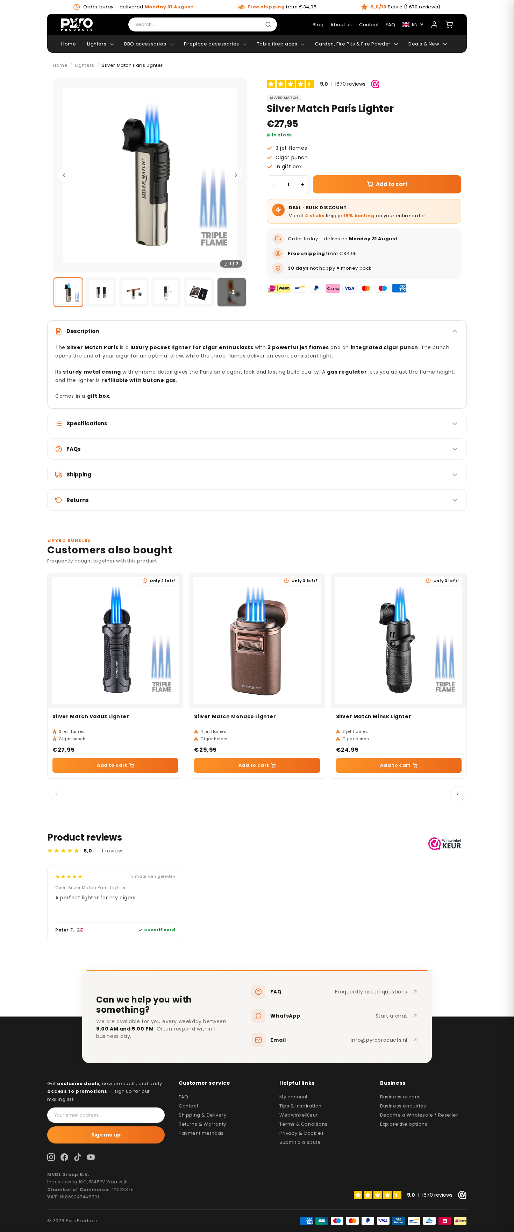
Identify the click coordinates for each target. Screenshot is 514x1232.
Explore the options (403, 1124)
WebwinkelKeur (298, 1115)
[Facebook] (64, 1157)
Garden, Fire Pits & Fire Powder (353, 44)
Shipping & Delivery (202, 1115)
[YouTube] (91, 1157)
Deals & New (424, 44)
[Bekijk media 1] (68, 292)
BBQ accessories (145, 44)
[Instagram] (51, 1157)
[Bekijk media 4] (166, 292)
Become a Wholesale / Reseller (419, 1115)
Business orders (400, 1096)
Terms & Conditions (303, 1124)
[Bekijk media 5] (199, 292)
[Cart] (449, 24)
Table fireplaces (277, 44)
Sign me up (106, 1134)
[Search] (269, 24)
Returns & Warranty (202, 1124)
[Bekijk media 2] (101, 292)
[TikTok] (77, 1157)
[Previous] (64, 175)
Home (68, 44)
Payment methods (201, 1133)
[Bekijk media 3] (134, 292)
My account (293, 1096)
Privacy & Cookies (301, 1133)
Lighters (96, 44)
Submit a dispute (300, 1142)
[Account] (434, 24)
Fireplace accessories (211, 44)
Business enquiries (403, 1106)
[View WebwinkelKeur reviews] (444, 843)
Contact (369, 24)
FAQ (183, 1096)
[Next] (236, 175)
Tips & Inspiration (300, 1106)
